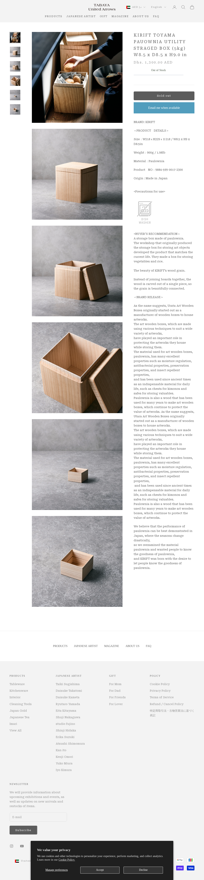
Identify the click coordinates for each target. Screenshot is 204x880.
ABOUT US (141, 16)
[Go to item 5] (15, 95)
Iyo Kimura (64, 770)
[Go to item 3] (15, 66)
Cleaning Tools (21, 704)
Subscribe (23, 830)
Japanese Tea (19, 717)
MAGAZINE (120, 16)
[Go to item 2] (15, 52)
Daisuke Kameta (67, 697)
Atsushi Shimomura (70, 743)
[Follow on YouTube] (22, 846)
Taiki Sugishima (68, 684)
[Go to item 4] (15, 80)
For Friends (117, 697)
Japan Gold (18, 710)
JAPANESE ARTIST (81, 16)
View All (16, 730)
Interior (15, 697)
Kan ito (61, 750)
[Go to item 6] (15, 109)
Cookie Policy (160, 684)
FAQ (156, 16)
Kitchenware (19, 690)
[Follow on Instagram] (12, 846)
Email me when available (164, 107)
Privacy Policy (160, 690)
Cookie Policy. (67, 859)
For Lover (116, 704)
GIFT (104, 16)
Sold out (164, 95)
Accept (100, 869)
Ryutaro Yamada (68, 704)
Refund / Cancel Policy (166, 704)
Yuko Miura (64, 763)
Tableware (17, 684)
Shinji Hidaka (66, 730)
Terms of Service (162, 697)
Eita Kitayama (66, 710)
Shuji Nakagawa (68, 717)
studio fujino (65, 723)
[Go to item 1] (15, 37)
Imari (13, 723)
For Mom (115, 684)
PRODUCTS (53, 16)
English (156, 7)
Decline (143, 869)
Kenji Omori (64, 756)
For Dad (115, 690)
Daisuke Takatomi (69, 690)
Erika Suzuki (65, 737)
